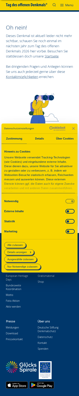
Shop (41, 281)
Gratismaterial (46, 276)
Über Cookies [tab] (65, 138)
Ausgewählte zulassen (20, 259)
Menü (69, 5)
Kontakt (42, 343)
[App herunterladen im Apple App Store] (17, 385)
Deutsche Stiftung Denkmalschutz (48, 329)
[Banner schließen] (73, 128)
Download (12, 333)
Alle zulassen (15, 244)
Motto (9, 295)
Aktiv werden (13, 306)
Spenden (43, 348)
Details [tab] (39, 138)
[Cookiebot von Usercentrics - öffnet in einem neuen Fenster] (49, 128)
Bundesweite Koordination (13, 287)
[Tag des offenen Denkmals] (29, 5)
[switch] (70, 211)
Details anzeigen (17, 252)
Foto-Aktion (13, 300)
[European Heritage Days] (45, 370)
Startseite (52, 56)
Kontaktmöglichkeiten (22, 77)
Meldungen (12, 327)
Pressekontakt (14, 339)
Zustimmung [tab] (14, 138)
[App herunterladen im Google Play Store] (41, 385)
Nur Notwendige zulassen (22, 266)
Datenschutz (45, 337)
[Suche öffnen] (54, 5)
